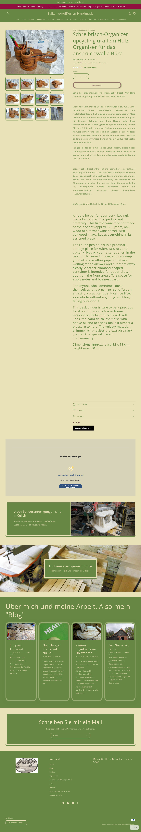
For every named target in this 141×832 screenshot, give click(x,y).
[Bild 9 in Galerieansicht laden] (12, 113)
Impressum (53, 776)
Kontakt (52, 772)
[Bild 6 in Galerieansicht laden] (27, 99)
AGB (51, 784)
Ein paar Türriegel (16, 647)
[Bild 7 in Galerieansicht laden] (42, 99)
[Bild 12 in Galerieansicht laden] (57, 113)
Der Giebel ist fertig (119, 647)
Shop (51, 768)
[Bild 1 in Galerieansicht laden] (12, 84)
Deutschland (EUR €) (15, 823)
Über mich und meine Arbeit (59, 791)
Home (51, 764)
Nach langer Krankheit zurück (52, 649)
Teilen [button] (77, 422)
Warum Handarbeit (56, 795)
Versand (83, 63)
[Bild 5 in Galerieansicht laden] (12, 99)
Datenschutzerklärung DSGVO (60, 780)
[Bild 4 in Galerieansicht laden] (57, 84)
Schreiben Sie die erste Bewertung (70, 486)
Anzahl (75, 71)
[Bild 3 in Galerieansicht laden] (42, 84)
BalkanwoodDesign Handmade (115, 824)
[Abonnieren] (87, 735)
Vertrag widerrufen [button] (83, 428)
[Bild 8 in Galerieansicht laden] (57, 99)
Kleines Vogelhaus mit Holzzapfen (86, 649)
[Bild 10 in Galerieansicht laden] (27, 113)
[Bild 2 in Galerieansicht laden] (27, 84)
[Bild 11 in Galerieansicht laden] (42, 113)
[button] (8, 13)
